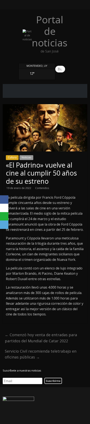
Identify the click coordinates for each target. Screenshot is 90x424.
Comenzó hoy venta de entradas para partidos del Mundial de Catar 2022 (41, 337)
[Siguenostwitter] (41, 6)
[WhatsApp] (4, 216)
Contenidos (42, 188)
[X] (4, 208)
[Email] (4, 225)
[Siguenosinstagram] (49, 6)
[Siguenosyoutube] (56, 6)
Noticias (26, 157)
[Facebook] (4, 199)
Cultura (12, 157)
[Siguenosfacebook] (34, 6)
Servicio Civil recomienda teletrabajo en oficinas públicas (40, 354)
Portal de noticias (51, 31)
